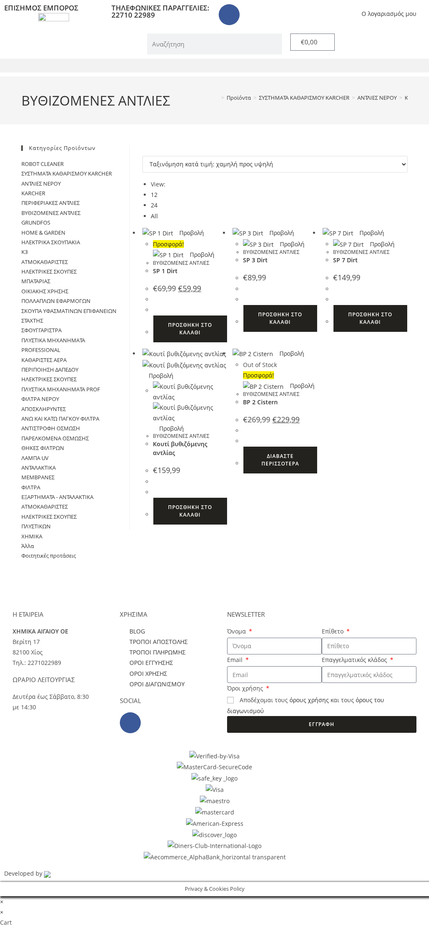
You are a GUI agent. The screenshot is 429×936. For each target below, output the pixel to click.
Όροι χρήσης (246, 688)
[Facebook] (229, 14)
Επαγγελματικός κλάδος (355, 660)
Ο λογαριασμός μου (389, 14)
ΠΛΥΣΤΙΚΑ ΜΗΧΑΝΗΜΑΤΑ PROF (60, 389)
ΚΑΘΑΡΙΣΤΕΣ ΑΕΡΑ (44, 360)
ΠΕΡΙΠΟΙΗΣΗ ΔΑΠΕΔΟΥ (49, 369)
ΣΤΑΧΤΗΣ (32, 320)
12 (154, 195)
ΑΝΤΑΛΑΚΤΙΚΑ (38, 467)
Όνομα (237, 631)
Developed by (24, 873)
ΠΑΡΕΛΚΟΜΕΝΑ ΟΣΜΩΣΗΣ (55, 438)
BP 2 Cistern (260, 402)
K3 (24, 252)
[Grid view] (144, 151)
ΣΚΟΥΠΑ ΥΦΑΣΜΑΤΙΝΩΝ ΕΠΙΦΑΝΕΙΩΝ (68, 311)
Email (235, 660)
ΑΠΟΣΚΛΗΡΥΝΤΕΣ (43, 409)
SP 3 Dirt (255, 260)
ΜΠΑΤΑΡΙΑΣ (35, 281)
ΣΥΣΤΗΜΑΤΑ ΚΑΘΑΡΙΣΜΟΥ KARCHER (66, 173)
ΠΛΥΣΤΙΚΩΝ (36, 526)
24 (154, 205)
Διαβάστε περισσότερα (280, 459)
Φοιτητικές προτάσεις (48, 555)
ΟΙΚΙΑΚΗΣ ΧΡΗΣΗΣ (44, 291)
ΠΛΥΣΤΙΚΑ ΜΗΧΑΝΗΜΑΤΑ (53, 340)
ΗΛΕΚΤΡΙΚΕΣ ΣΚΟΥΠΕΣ (49, 271)
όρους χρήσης (309, 700)
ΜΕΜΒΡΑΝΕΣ (37, 477)
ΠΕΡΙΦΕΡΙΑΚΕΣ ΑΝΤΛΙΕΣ (50, 203)
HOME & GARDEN (43, 232)
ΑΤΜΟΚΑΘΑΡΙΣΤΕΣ (44, 262)
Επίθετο (333, 631)
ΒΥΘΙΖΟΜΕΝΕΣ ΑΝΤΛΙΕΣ (181, 262)
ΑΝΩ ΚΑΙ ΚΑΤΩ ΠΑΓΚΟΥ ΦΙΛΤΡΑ (60, 418)
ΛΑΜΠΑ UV (35, 458)
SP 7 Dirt (345, 260)
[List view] (149, 151)
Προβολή (191, 233)
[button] (214, 65)
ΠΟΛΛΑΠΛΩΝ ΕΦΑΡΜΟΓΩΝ (55, 301)
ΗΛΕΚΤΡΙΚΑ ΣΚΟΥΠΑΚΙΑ (50, 242)
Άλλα (27, 546)
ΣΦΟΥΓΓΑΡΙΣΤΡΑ (41, 330)
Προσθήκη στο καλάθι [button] (190, 328)
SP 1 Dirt (165, 271)
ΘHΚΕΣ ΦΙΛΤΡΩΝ (42, 448)
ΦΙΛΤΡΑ (30, 487)
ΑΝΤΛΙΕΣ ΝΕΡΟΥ (41, 183)
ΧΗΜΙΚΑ (31, 536)
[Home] (216, 97)
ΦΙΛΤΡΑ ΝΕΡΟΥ (40, 399)
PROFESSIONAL (40, 350)
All (154, 216)
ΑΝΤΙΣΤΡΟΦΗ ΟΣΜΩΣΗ (50, 428)
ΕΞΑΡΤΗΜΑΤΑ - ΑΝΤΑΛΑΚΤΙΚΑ (57, 497)
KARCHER (33, 193)
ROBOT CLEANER (42, 164)
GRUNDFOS (35, 222)
